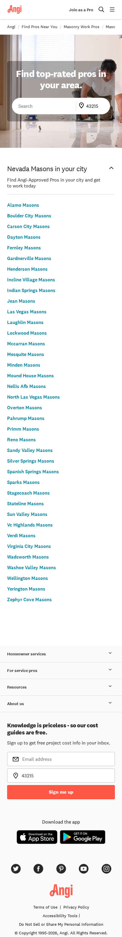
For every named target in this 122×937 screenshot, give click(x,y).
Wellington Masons (27, 578)
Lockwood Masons (27, 333)
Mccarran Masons (26, 344)
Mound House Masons (30, 376)
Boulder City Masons (29, 216)
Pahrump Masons (25, 418)
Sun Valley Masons (27, 514)
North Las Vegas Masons (33, 397)
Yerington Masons (26, 589)
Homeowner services (26, 654)
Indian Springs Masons (31, 290)
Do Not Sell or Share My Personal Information (61, 924)
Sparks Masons (23, 482)
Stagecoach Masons (28, 493)
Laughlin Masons (25, 322)
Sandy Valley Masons (30, 450)
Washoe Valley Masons (31, 567)
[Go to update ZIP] (82, 106)
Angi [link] (11, 26)
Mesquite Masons (25, 354)
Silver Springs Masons (30, 461)
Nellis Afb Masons (26, 386)
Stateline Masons (25, 503)
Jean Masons (21, 301)
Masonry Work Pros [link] (81, 26)
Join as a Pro (81, 10)
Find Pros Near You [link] (39, 26)
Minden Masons (23, 365)
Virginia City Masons (29, 546)
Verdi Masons (21, 535)
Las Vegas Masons (26, 312)
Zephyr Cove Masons (29, 599)
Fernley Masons (24, 248)
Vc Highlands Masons (30, 525)
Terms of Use (45, 907)
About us (15, 704)
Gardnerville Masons (29, 258)
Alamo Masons (23, 205)
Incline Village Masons (31, 280)
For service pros (22, 670)
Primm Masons (23, 429)
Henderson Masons (27, 269)
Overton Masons (24, 408)
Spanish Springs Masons (33, 471)
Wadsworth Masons (28, 557)
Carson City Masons (28, 226)
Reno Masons (21, 440)
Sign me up (61, 792)
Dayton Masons (24, 237)
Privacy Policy (76, 907)
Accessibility (60, 915)
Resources (17, 687)
